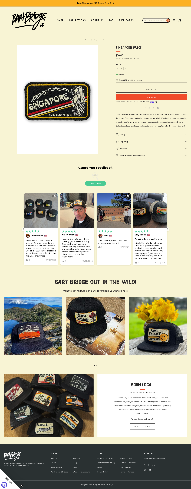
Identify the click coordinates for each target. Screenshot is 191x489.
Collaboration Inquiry (106, 463)
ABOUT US (97, 20)
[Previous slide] (23, 229)
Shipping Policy (126, 458)
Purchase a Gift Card (59, 472)
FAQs (99, 467)
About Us (77, 458)
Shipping (119, 58)
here (125, 290)
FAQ (111, 20)
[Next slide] (167, 229)
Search (76, 467)
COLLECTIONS (77, 20)
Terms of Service (127, 472)
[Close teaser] (21, 485)
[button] (10, 478)
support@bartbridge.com (155, 458)
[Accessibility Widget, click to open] (4, 485)
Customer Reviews (128, 463)
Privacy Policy (125, 467)
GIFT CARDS (126, 20)
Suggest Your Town (142, 426)
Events (53, 463)
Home (87, 40)
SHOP (60, 20)
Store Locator (56, 467)
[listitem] (95, 3)
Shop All (54, 458)
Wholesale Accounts (81, 472)
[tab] (94, 365)
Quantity (119, 64)
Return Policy (102, 472)
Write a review (95, 183)
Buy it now (151, 97)
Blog (75, 463)
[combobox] (154, 20)
